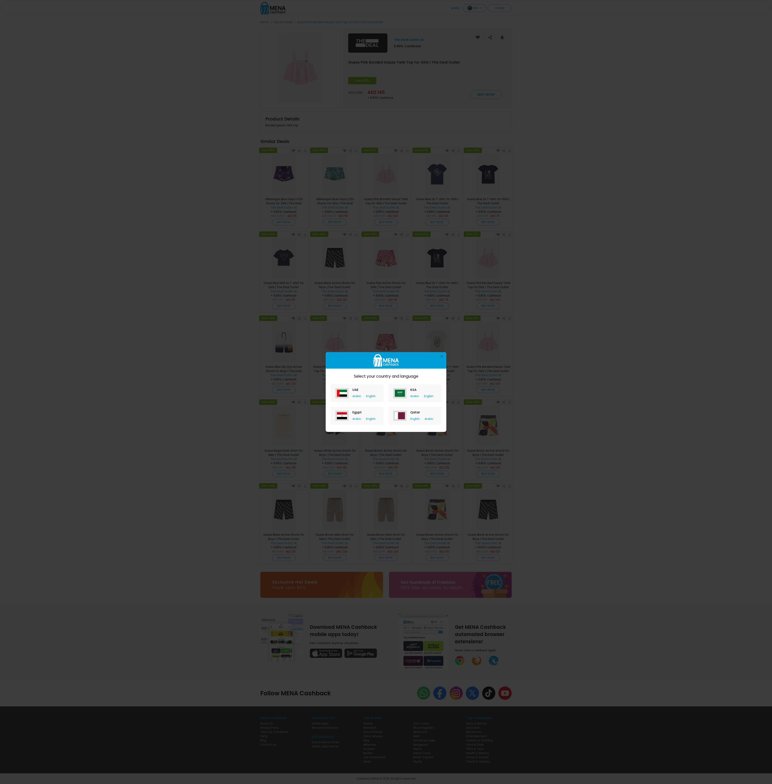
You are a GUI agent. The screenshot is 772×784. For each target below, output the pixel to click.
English (371, 396)
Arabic (357, 396)
